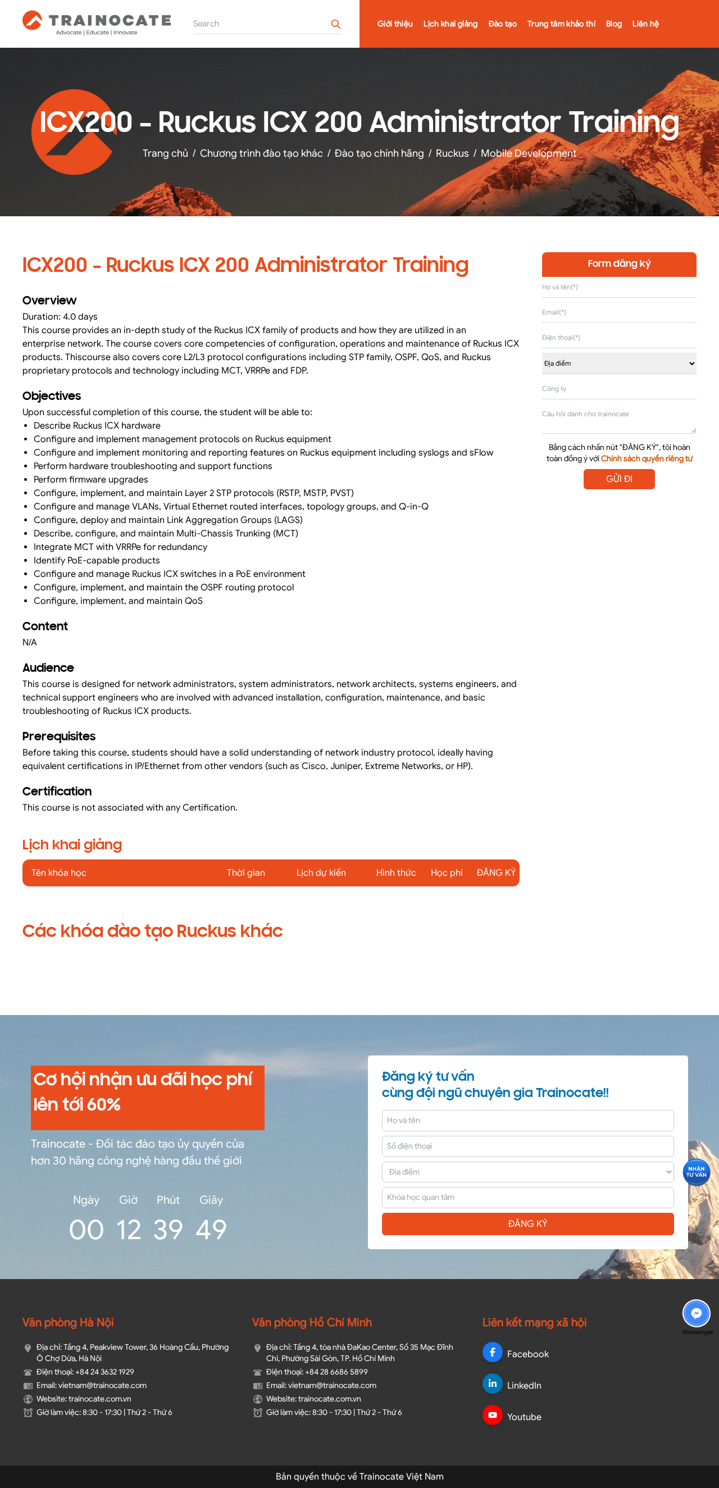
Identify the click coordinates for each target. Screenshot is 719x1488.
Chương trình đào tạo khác (261, 153)
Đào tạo (503, 24)
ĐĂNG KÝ (528, 1224)
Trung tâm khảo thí (561, 24)
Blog (614, 24)
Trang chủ (165, 153)
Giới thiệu (395, 24)
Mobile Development (529, 153)
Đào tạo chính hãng (379, 153)
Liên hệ (645, 24)
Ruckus (452, 153)
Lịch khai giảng (450, 24)
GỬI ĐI (619, 479)
